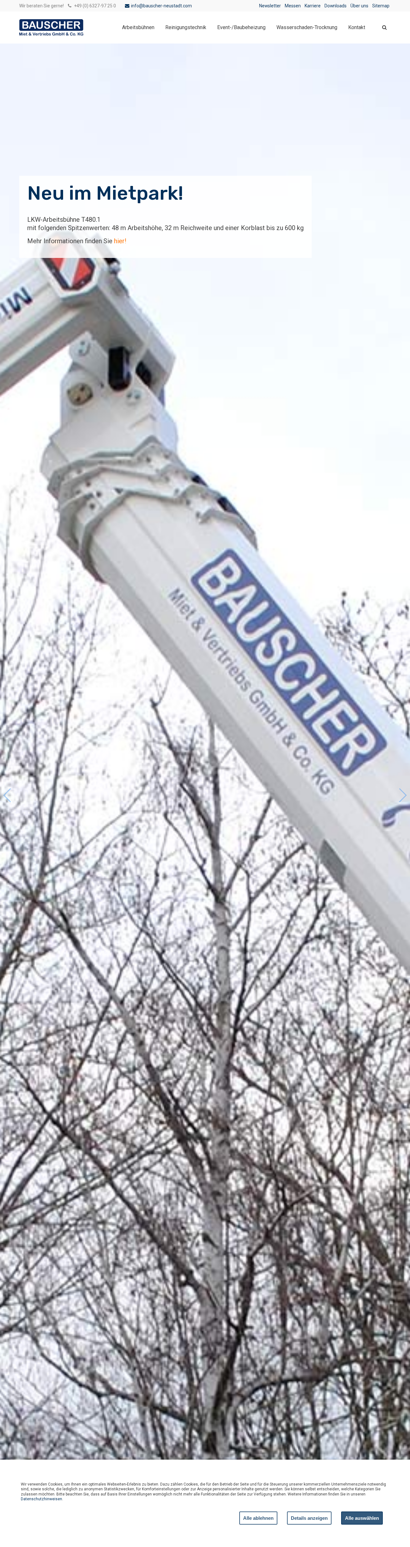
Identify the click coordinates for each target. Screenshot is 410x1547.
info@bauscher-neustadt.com (161, 5)
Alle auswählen (362, 1518)
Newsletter (270, 5)
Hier (33, 239)
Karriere (313, 5)
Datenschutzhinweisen (41, 1499)
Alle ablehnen (258, 1518)
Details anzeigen (309, 1518)
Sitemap (381, 5)
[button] (402, 795)
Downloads (335, 5)
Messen (293, 5)
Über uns (359, 5)
